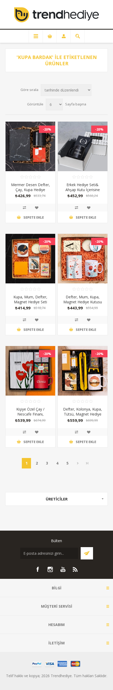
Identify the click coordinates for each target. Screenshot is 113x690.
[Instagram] (50, 569)
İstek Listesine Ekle (36, 208)
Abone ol (87, 553)
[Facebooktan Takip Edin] (37, 569)
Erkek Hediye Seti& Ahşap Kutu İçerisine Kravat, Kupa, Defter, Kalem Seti (83, 192)
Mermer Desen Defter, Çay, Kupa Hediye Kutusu (30, 189)
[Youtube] (63, 569)
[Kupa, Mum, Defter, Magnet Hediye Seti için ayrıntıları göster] (30, 258)
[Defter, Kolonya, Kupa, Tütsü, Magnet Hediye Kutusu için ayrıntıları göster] (82, 371)
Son (87, 463)
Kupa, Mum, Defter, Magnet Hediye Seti (30, 299)
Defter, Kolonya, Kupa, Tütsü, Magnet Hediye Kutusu (82, 414)
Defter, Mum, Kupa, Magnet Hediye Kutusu (82, 299)
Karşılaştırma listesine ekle (24, 208)
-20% (47, 129)
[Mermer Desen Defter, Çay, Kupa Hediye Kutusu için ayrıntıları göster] (30, 146)
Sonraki (77, 463)
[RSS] (75, 569)
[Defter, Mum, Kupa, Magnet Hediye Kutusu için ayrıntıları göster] (82, 258)
